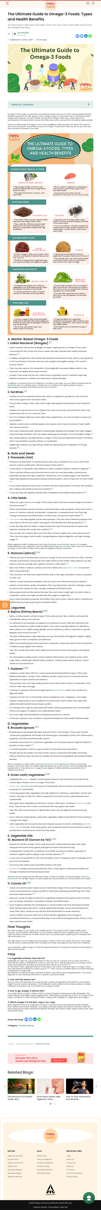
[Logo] (50, 1135)
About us (70, 1159)
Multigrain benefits (44, 1170)
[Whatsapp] (90, 36)
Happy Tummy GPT (15, 1163)
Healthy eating (43, 1166)
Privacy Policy (72, 1176)
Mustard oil (14, 868)
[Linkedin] (86, 36)
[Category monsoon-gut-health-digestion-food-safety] (21, 1087)
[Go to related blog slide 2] (50, 1104)
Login (68, 1156)
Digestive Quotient (15, 1156)
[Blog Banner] (50, 1058)
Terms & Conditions (74, 1173)
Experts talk (12, 1166)
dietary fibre (59, 690)
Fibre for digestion (44, 1159)
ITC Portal (70, 1170)
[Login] (93, 3)
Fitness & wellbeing (45, 1163)
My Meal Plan (13, 1159)
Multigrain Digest (24, 1043)
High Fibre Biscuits (15, 1176)
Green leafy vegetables (19, 786)
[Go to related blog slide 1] (46, 1104)
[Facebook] (77, 36)
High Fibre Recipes (15, 1170)
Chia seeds (14, 519)
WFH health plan (43, 1173)
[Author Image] (9, 34)
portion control (72, 567)
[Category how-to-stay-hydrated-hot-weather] (79, 1087)
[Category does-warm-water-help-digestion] (50, 1087)
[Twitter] (82, 36)
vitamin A (81, 803)
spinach (26, 779)
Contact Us (71, 1163)
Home (11, 1043)
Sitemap (69, 1166)
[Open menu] (8, 3)
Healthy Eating (42, 1043)
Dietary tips (41, 1156)
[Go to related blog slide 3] (55, 1104)
